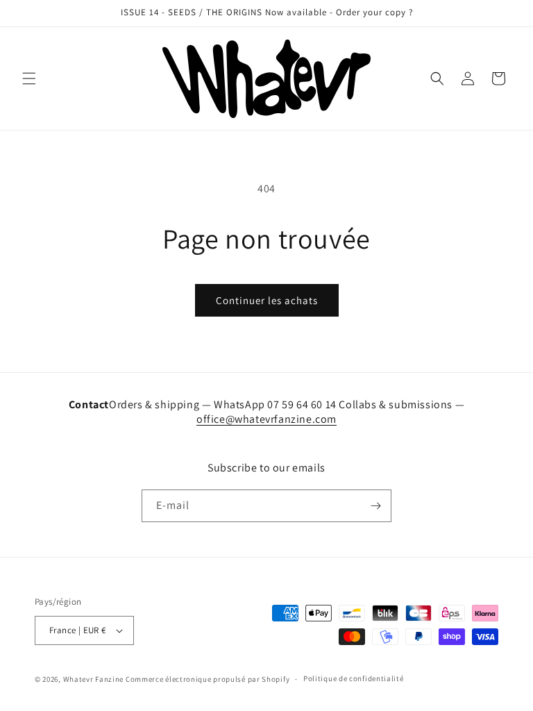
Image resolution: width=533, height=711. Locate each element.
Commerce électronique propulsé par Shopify (207, 679)
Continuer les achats (267, 300)
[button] (29, 78)
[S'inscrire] (375, 506)
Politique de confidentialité (353, 678)
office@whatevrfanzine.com (266, 419)
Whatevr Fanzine (93, 679)
